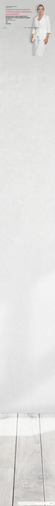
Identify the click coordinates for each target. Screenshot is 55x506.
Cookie (34, 503)
